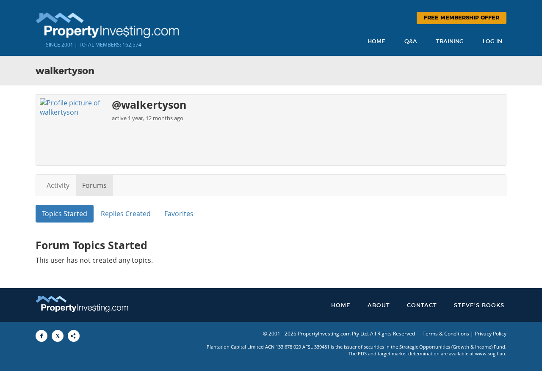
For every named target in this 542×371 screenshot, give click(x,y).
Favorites (179, 213)
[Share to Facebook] (41, 336)
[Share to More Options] (74, 336)
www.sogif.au (490, 353)
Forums (94, 185)
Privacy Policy (490, 333)
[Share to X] (58, 336)
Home (376, 41)
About (379, 305)
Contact (422, 305)
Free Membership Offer (461, 18)
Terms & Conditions (446, 333)
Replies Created (126, 213)
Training (450, 41)
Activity (58, 185)
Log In (492, 41)
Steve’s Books (479, 305)
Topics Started (64, 213)
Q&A (410, 41)
